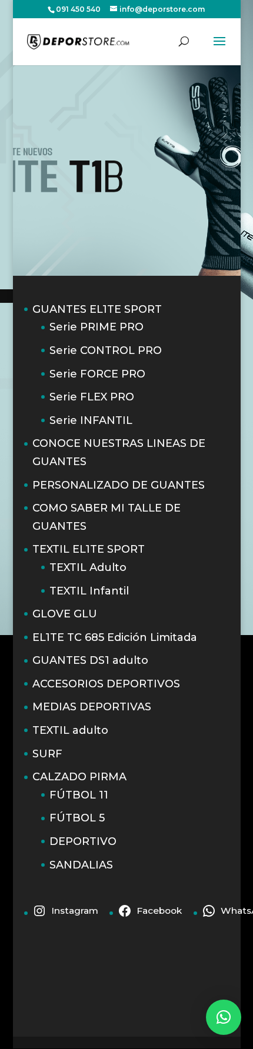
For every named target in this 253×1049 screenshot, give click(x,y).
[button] (223, 1017)
